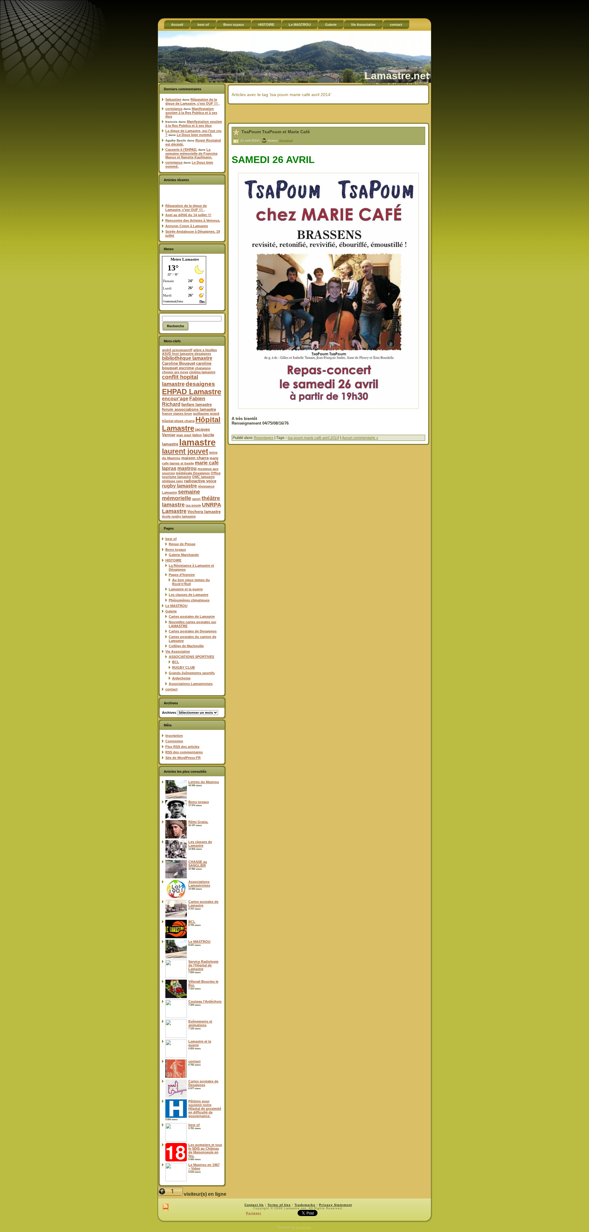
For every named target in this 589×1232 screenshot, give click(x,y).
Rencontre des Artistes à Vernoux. (192, 220)
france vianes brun (177, 413)
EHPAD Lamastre (191, 391)
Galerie (171, 611)
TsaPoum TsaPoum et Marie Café (275, 131)
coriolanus (174, 109)
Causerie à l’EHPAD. (181, 149)
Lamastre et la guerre (186, 589)
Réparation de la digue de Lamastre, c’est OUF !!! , (192, 101)
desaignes (200, 383)
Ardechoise (181, 678)
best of (171, 539)
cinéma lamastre (202, 372)
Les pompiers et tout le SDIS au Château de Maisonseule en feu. (205, 1150)
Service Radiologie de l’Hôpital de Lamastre (203, 965)
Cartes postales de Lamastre (192, 616)
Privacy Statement (335, 1205)
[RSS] (165, 1207)
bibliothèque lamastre (187, 358)
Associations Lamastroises (191, 684)
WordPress (303, 1227)
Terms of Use (279, 1205)
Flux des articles (182, 746)
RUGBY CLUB (183, 667)
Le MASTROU (176, 606)
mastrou (187, 468)
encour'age (175, 398)
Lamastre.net (396, 75)
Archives (169, 712)
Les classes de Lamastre (188, 595)
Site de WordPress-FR (183, 758)
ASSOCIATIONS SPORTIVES (191, 657)
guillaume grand (206, 413)
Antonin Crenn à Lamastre (186, 226)
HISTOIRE (173, 560)
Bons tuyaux (175, 549)
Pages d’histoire (182, 575)
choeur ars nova (175, 372)
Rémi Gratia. (198, 822)
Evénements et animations (200, 1023)
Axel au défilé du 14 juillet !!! (188, 215)
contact (171, 689)
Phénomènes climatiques (189, 600)
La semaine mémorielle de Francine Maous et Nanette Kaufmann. (191, 153)
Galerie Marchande (184, 555)
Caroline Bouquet (178, 363)
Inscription (174, 735)
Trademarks (304, 1205)
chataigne (203, 368)
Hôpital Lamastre (191, 423)
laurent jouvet (185, 451)
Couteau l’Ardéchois (204, 1001)
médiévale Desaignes (193, 473)
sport (196, 499)
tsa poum (193, 505)
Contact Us (254, 1205)
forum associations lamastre (189, 409)
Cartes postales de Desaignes (193, 631)
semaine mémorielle (181, 495)
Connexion (174, 741)
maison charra (195, 458)
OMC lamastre (203, 477)
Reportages (263, 438)
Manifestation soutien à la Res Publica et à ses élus (191, 112)
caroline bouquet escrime (186, 365)
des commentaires (184, 752)
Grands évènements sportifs (192, 673)
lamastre (197, 442)
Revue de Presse (182, 544)
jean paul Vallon (189, 435)
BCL (175, 662)
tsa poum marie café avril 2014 (313, 438)
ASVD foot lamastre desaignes (186, 354)
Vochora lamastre (204, 511)
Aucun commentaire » (360, 438)
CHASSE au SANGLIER (197, 863)
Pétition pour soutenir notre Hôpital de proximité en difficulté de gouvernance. (204, 1108)
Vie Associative (177, 651)
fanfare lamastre (196, 404)
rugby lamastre (179, 485)
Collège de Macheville (186, 646)
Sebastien (173, 99)
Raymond (286, 140)
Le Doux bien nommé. (194, 135)
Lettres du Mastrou (203, 782)
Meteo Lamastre (185, 259)
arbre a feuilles (205, 350)
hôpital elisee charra (178, 421)
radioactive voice (200, 481)
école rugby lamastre (179, 516)
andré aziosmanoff (177, 350)
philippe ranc (172, 481)
